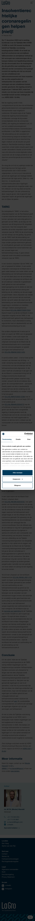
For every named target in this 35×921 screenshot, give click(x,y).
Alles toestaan (17, 472)
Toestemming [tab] (6, 439)
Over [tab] (29, 439)
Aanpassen (16, 479)
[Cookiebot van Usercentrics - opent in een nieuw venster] (25, 434)
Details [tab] (18, 439)
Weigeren (17, 485)
